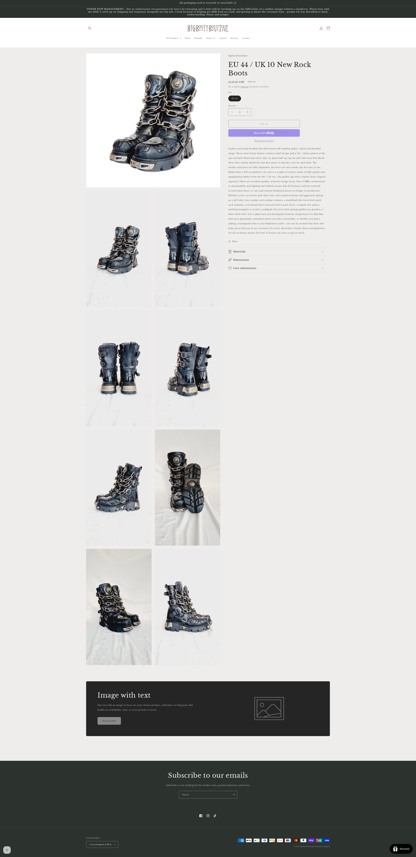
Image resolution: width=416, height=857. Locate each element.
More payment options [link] (264, 141)
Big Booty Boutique (307, 846)
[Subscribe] (233, 794)
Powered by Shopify (322, 846)
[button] (89, 28)
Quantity (232, 105)
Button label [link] (109, 721)
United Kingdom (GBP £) (101, 844)
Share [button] (235, 241)
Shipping (244, 87)
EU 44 (235, 98)
